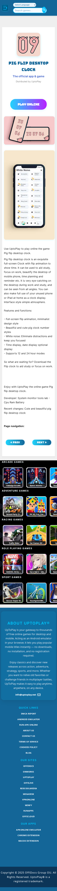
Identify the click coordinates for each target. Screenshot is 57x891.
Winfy (28, 805)
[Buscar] (44, 10)
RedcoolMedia (28, 788)
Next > (42, 442)
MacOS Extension (28, 840)
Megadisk (28, 794)
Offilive (28, 782)
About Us (28, 730)
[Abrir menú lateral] (5, 8)
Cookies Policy (28, 747)
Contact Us (28, 736)
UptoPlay (28, 777)
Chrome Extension (28, 835)
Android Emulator (28, 719)
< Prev (15, 442)
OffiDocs (28, 766)
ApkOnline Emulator (28, 829)
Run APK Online (28, 724)
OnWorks (28, 771)
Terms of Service (28, 741)
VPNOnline (28, 799)
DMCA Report (28, 713)
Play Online (28, 104)
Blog (29, 752)
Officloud (28, 816)
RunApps (28, 810)
